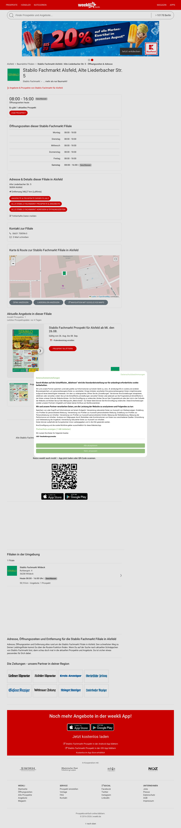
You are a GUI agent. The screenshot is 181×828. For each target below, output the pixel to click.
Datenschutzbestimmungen (133, 374)
